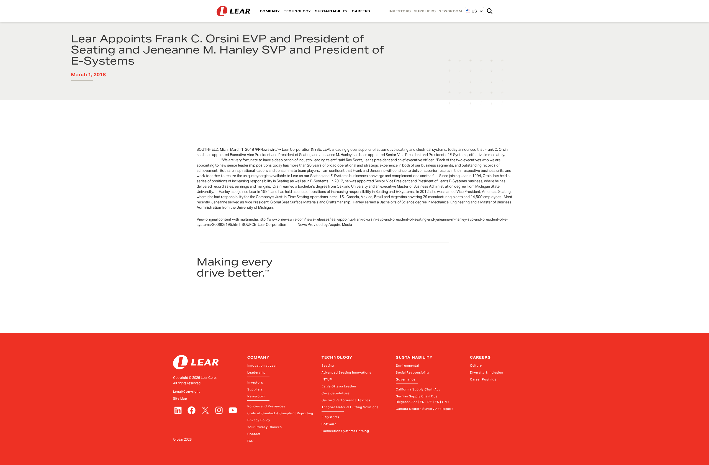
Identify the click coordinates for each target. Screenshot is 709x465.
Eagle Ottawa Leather (339, 386)
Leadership (256, 372)
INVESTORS (400, 11)
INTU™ (327, 379)
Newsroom (256, 396)
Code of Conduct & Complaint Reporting (280, 413)
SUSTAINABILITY (331, 11)
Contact (254, 434)
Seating (328, 365)
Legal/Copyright (186, 392)
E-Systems (330, 417)
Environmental (407, 365)
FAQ (250, 441)
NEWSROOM (450, 11)
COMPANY (270, 11)
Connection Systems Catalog (345, 431)
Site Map (180, 398)
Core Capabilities (336, 393)
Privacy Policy (258, 420)
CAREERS (361, 11)
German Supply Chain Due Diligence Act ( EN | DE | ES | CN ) (422, 399)
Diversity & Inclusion (486, 372)
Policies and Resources (266, 406)
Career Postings (483, 379)
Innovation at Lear (262, 365)
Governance (405, 379)
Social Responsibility (413, 372)
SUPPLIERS (425, 11)
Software (329, 424)
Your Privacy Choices (264, 427)
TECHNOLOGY (297, 11)
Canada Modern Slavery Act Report (424, 409)
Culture (476, 365)
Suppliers (255, 389)
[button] (471, 11)
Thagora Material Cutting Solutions (350, 407)
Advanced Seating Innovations (346, 372)
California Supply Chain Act (418, 389)
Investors (255, 382)
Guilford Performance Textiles (346, 400)
